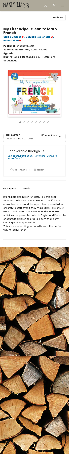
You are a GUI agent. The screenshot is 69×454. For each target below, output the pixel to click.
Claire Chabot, (14, 37)
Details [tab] (26, 188)
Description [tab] (10, 188)
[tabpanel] (34, 217)
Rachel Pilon (11, 40)
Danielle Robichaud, (40, 37)
